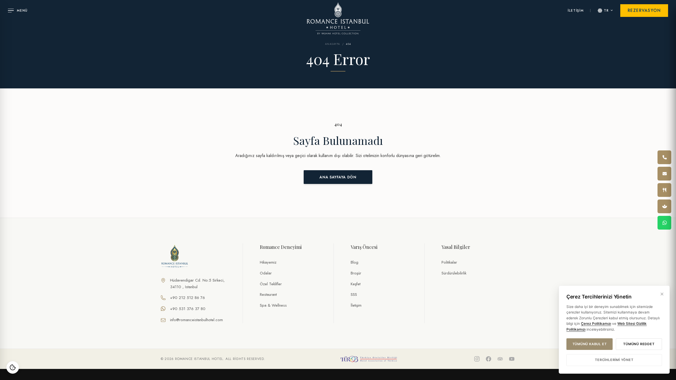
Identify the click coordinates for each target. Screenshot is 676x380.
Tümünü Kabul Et (589, 344)
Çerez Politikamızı (596, 323)
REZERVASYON (644, 10)
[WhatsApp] (664, 223)
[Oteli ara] (664, 157)
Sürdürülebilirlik (454, 273)
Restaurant (268, 294)
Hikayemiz (268, 262)
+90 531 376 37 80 (187, 309)
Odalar (266, 273)
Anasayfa (332, 44)
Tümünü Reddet (638, 344)
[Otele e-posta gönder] (664, 173)
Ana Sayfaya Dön (338, 177)
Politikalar (449, 262)
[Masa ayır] (664, 190)
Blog (354, 262)
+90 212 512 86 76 (187, 298)
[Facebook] (488, 359)
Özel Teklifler (271, 284)
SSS (354, 294)
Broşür (356, 273)
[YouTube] (511, 359)
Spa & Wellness (273, 305)
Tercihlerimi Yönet (614, 360)
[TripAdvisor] (500, 359)
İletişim (356, 305)
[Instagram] (477, 359)
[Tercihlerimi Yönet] (12, 367)
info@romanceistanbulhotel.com (196, 320)
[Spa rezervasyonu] (664, 206)
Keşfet (355, 284)
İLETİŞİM (576, 10)
